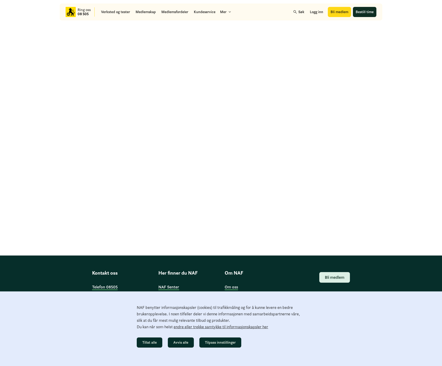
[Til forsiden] (71, 12)
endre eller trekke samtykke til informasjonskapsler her (221, 326)
